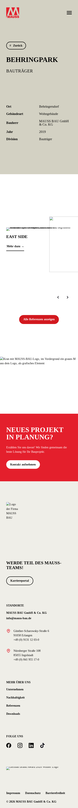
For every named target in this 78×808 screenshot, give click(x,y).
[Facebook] (8, 745)
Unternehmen (15, 689)
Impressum (13, 793)
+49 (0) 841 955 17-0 (26, 659)
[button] (16, 45)
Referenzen (13, 705)
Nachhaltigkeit (15, 697)
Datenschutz (33, 793)
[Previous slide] (58, 297)
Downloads (13, 713)
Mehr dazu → (15, 246)
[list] (39, 256)
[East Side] (39, 228)
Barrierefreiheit (55, 793)
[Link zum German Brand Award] (32, 768)
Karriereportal (19, 580)
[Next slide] (67, 297)
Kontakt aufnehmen (23, 464)
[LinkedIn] (31, 745)
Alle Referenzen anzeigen (39, 319)
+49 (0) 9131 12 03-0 (26, 639)
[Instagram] (19, 745)
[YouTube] (42, 745)
